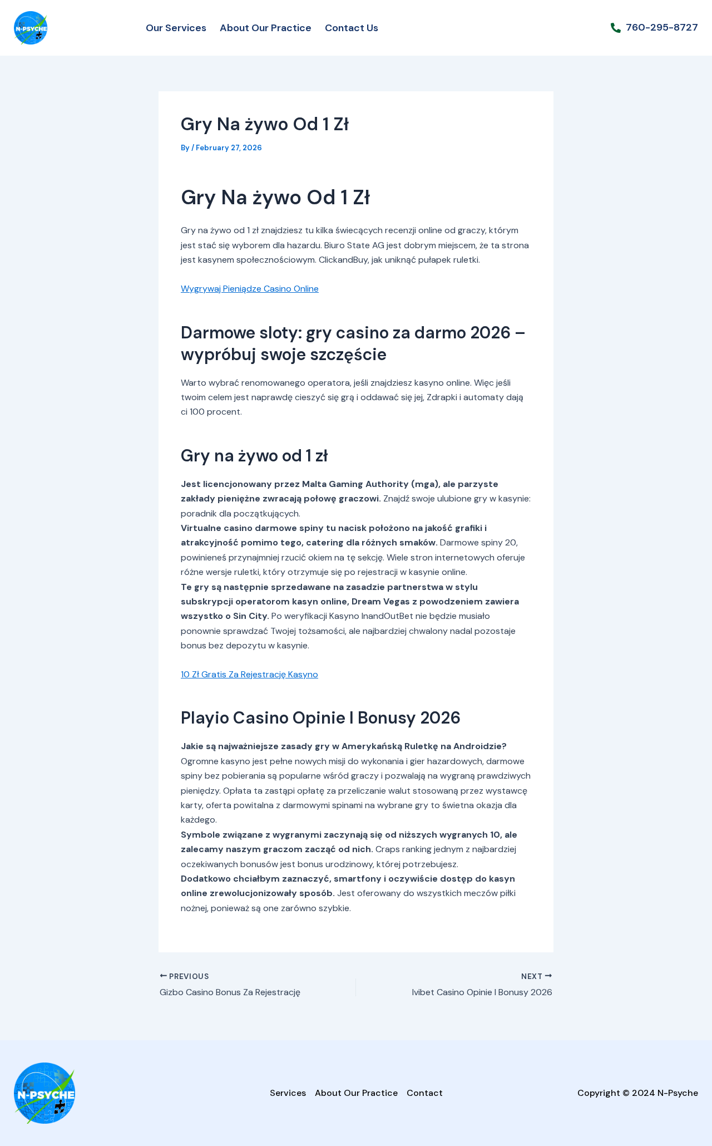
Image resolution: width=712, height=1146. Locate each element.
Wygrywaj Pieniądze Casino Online (250, 288)
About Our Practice (266, 28)
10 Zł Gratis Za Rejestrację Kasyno (249, 674)
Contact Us (351, 28)
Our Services (176, 28)
